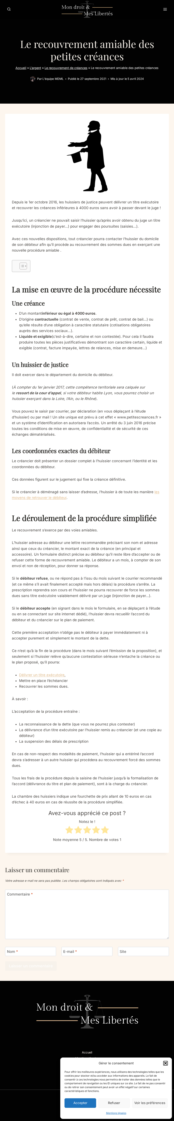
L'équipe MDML (53, 78)
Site (123, 951)
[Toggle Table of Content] (21, 266)
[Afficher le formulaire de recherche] (9, 9)
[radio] (69, 830)
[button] (165, 1063)
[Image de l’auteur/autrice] (32, 79)
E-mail (70, 951)
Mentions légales (116, 1113)
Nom (12, 951)
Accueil (20, 68)
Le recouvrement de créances (66, 68)
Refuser (114, 1103)
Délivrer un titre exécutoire (42, 675)
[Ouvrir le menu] (165, 9)
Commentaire (20, 894)
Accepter (80, 1103)
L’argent (35, 68)
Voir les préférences (149, 1103)
